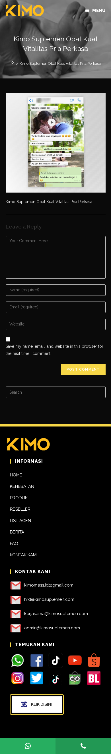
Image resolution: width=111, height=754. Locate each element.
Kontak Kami (23, 554)
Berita (17, 532)
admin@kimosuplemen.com (52, 627)
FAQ (14, 543)
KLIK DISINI (41, 704)
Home (16, 475)
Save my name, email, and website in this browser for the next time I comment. (54, 350)
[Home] (12, 63)
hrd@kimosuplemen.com (49, 599)
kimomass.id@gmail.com (48, 585)
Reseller (20, 509)
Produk (19, 497)
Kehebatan (22, 486)
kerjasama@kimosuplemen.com (56, 613)
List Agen (20, 520)
